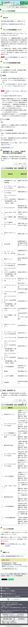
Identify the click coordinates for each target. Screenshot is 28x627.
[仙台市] (7, 3)
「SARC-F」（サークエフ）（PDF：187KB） (15, 92)
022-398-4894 (20, 614)
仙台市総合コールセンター (9, 614)
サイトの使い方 (6, 588)
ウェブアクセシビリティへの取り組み (11, 596)
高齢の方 (23, 574)
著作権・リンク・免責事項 (8, 591)
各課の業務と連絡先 (7, 619)
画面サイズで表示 (22, 163)
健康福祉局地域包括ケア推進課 (9, 563)
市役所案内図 (21, 619)
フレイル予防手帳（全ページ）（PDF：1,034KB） (15, 545)
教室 (8, 576)
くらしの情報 (9, 574)
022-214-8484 (10, 566)
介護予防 (3, 576)
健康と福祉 (17, 574)
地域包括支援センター (8, 147)
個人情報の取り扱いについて (9, 593)
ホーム (2, 574)
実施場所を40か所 (14, 24)
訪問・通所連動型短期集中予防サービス (13, 556)
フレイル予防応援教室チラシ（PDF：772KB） (15, 58)
